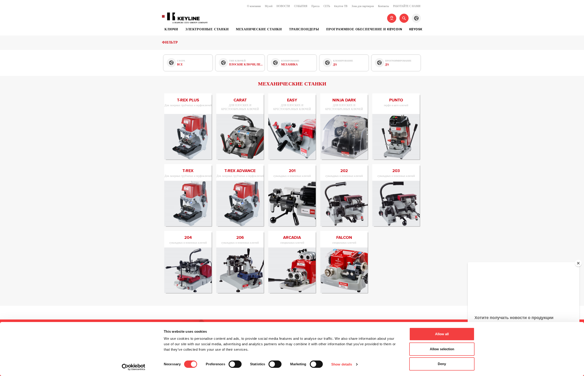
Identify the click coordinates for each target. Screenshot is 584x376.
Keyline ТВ (340, 6)
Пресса (315, 6)
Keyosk (415, 29)
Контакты (383, 6)
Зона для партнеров (363, 6)
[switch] (235, 364)
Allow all (442, 334)
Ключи (171, 29)
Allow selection (442, 349)
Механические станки (259, 29)
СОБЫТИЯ (300, 6)
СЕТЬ (326, 6)
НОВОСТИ (283, 6)
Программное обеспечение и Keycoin (364, 29)
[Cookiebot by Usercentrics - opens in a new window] (134, 367)
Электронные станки (207, 29)
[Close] (578, 263)
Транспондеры (304, 29)
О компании (254, 6)
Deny (442, 364)
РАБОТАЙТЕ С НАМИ (406, 6)
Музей (268, 6)
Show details (341, 364)
